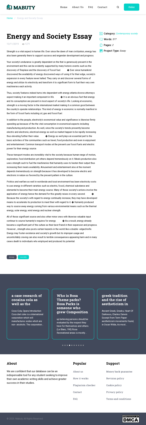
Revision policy (115, 378)
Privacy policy (114, 392)
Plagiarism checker (84, 385)
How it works (80, 378)
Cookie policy (114, 385)
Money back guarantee (119, 371)
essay (11, 257)
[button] (62, 345)
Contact (102, 7)
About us (78, 7)
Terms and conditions (118, 398)
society (23, 257)
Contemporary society (127, 33)
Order (131, 7)
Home (63, 7)
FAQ (90, 7)
